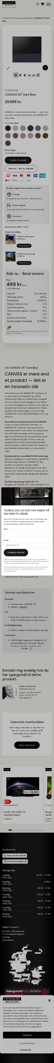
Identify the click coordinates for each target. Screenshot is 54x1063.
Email (6, 540)
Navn (6, 529)
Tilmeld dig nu (16, 552)
